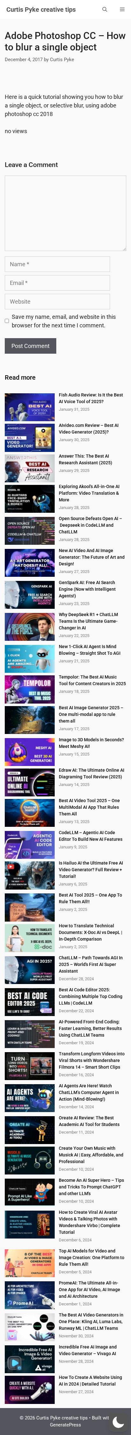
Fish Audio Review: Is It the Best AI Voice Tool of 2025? (91, 398)
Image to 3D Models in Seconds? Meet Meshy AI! (91, 743)
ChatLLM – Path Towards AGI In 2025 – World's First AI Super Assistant (91, 964)
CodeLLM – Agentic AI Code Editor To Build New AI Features (90, 836)
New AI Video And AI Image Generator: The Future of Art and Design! (92, 557)
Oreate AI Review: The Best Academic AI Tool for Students (89, 1121)
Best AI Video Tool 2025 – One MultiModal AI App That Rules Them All (89, 807)
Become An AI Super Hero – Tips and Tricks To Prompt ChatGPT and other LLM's (91, 1187)
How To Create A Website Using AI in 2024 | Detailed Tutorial (90, 1381)
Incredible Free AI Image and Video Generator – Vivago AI (88, 1350)
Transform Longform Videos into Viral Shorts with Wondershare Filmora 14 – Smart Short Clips (92, 1060)
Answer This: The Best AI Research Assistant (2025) (85, 459)
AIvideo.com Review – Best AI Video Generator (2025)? (89, 428)
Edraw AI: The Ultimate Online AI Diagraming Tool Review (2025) (91, 773)
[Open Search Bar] (105, 9)
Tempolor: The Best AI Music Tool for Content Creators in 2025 (92, 680)
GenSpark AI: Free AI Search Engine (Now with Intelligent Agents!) (87, 589)
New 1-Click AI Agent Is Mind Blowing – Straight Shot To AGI (90, 650)
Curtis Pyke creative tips (41, 9)
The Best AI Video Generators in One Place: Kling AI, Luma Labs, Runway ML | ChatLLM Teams (91, 1321)
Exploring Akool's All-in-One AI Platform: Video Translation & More (89, 493)
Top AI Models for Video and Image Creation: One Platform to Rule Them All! (91, 1257)
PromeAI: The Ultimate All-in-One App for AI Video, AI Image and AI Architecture (89, 1289)
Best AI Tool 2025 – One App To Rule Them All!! (90, 898)
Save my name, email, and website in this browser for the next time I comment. (64, 321)
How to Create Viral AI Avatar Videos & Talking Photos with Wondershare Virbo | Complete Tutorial (89, 1222)
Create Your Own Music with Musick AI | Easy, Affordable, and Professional (91, 1155)
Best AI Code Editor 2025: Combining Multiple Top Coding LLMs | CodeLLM (90, 996)
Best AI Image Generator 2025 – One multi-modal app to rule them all (91, 714)
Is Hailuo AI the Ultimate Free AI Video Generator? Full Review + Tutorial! (91, 869)
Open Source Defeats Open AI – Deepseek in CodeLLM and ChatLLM (91, 525)
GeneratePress (65, 1425)
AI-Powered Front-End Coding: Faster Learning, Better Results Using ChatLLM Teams (90, 1028)
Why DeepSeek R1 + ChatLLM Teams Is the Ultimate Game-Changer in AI (88, 621)
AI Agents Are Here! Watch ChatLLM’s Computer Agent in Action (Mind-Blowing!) (89, 1092)
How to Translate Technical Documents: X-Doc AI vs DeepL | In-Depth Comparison (90, 932)
